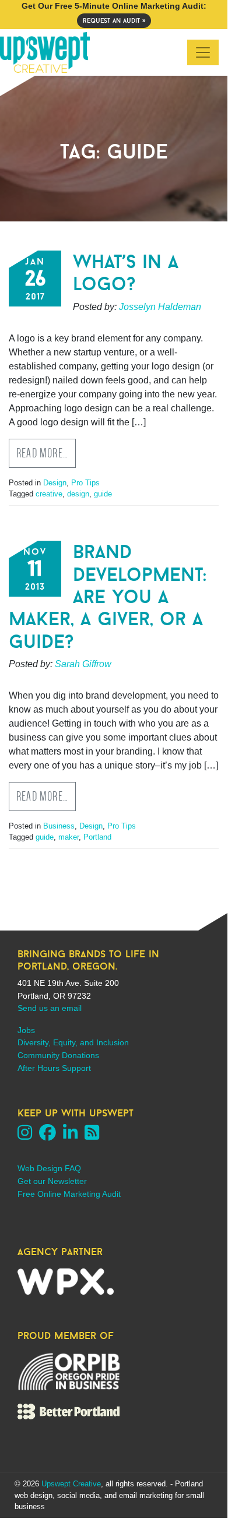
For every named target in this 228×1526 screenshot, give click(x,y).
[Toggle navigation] (203, 52)
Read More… (42, 453)
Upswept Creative (71, 1483)
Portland (97, 837)
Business (59, 826)
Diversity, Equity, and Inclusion (73, 1042)
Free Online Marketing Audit (69, 1194)
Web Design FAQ (49, 1168)
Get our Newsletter (52, 1181)
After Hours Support (54, 1068)
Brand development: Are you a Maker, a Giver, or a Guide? (107, 596)
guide (103, 493)
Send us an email (49, 1008)
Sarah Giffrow (83, 664)
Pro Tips (85, 482)
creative (49, 493)
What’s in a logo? (125, 272)
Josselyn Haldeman (160, 307)
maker (68, 837)
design (78, 493)
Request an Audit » (114, 20)
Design (54, 482)
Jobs (26, 1030)
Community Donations (58, 1055)
